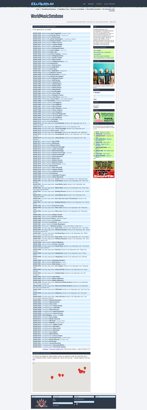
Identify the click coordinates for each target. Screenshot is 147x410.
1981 (39, 179)
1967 (39, 106)
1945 (39, 54)
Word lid (94, 87)
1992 (39, 266)
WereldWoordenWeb (94, 9)
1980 (39, 171)
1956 (39, 67)
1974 (39, 156)
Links (37, 9)
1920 (39, 35)
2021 (39, 337)
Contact (99, 4)
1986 (39, 220)
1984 (39, 218)
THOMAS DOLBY (100, 135)
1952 (39, 63)
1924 (39, 39)
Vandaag (45, 349)
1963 (39, 93)
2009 (39, 315)
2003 (39, 302)
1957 (39, 69)
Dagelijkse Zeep (63, 9)
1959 (39, 80)
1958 (39, 72)
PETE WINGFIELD (101, 139)
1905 (39, 33)
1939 (39, 42)
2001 (39, 300)
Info (84, 4)
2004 (39, 304)
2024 (39, 345)
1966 (39, 101)
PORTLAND (99, 154)
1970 (39, 119)
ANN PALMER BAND (101, 147)
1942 (39, 48)
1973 (39, 147)
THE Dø (98, 144)
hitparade (76, 123)
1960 (39, 84)
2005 (39, 306)
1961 (39, 91)
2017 (39, 332)
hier (33, 359)
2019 (39, 335)
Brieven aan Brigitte (77, 9)
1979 (39, 167)
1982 (39, 205)
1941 (39, 44)
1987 (39, 222)
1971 (39, 141)
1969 (39, 112)
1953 (39, 65)
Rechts (112, 11)
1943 (39, 50)
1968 (39, 108)
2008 (39, 309)
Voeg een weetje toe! (56, 349)
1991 (39, 262)
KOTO (97, 132)
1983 (39, 215)
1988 (39, 242)
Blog (54, 399)
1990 (39, 260)
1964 (39, 99)
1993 (39, 276)
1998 (39, 282)
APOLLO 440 (99, 150)
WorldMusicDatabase (49, 9)
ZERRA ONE (99, 134)
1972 (39, 145)
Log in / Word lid (109, 4)
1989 (39, 249)
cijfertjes (79, 399)
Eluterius (42, 4)
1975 (39, 158)
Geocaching (56, 405)
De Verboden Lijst (109, 9)
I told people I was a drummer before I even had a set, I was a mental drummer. (87, 22)
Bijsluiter (91, 4)
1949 (39, 56)
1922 (39, 37)
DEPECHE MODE (100, 155)
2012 (39, 317)
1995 (39, 278)
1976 (39, 166)
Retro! (54, 400)
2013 (39, 319)
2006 (39, 307)
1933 (39, 41)
